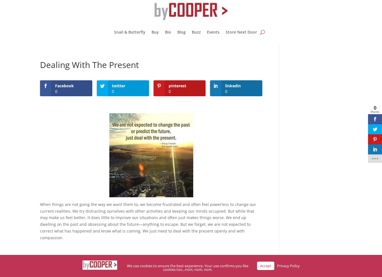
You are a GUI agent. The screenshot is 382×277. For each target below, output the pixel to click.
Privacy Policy (288, 265)
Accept (265, 265)
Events (213, 32)
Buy (155, 32)
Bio (168, 32)
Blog (181, 32)
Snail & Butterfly (129, 32)
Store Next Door (241, 32)
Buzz (196, 32)
